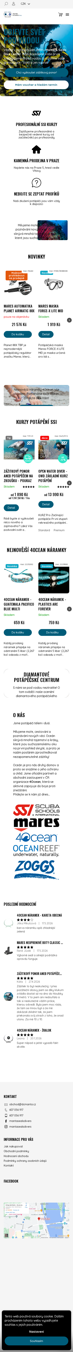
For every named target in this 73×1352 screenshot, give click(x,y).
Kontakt (9, 1165)
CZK (24, 3)
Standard (44, 530)
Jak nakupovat (13, 1146)
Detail (46, 334)
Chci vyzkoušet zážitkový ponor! (36, 72)
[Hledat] (7, 4)
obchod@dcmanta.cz (22, 1104)
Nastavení (36, 1331)
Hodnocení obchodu (16, 1156)
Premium (59, 530)
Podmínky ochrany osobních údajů (25, 1161)
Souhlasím (36, 1341)
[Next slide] (69, 320)
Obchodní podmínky (16, 1151)
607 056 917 (16, 1110)
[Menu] (67, 15)
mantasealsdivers (20, 1121)
